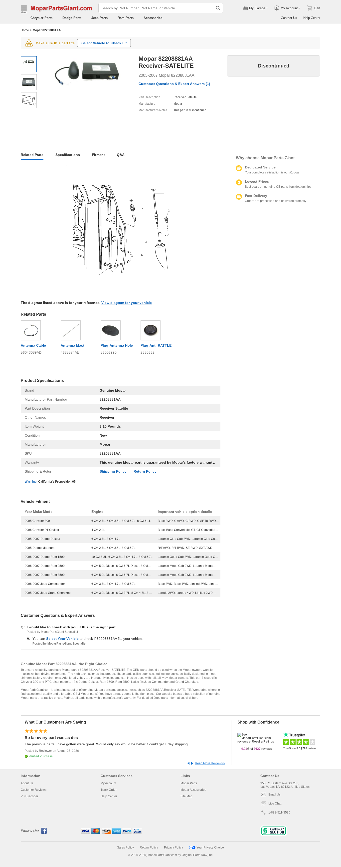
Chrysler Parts (41, 18)
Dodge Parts (71, 18)
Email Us (274, 794)
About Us (27, 783)
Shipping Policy (113, 471)
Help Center (311, 18)
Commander (160, 682)
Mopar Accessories (193, 790)
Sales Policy (125, 847)
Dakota (93, 682)
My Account (108, 783)
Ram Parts (126, 18)
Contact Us (289, 18)
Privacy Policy (173, 847)
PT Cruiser (52, 682)
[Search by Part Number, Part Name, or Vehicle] (218, 8)
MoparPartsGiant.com (35, 690)
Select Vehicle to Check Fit (104, 43)
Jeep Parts (99, 18)
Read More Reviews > (210, 763)
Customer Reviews (33, 790)
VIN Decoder (29, 796)
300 (35, 682)
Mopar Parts (188, 783)
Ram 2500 (122, 682)
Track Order (109, 790)
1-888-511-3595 (279, 812)
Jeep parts (161, 698)
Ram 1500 (107, 682)
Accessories (153, 18)
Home (25, 30)
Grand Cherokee (186, 682)
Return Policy (145, 471)
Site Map (186, 796)
